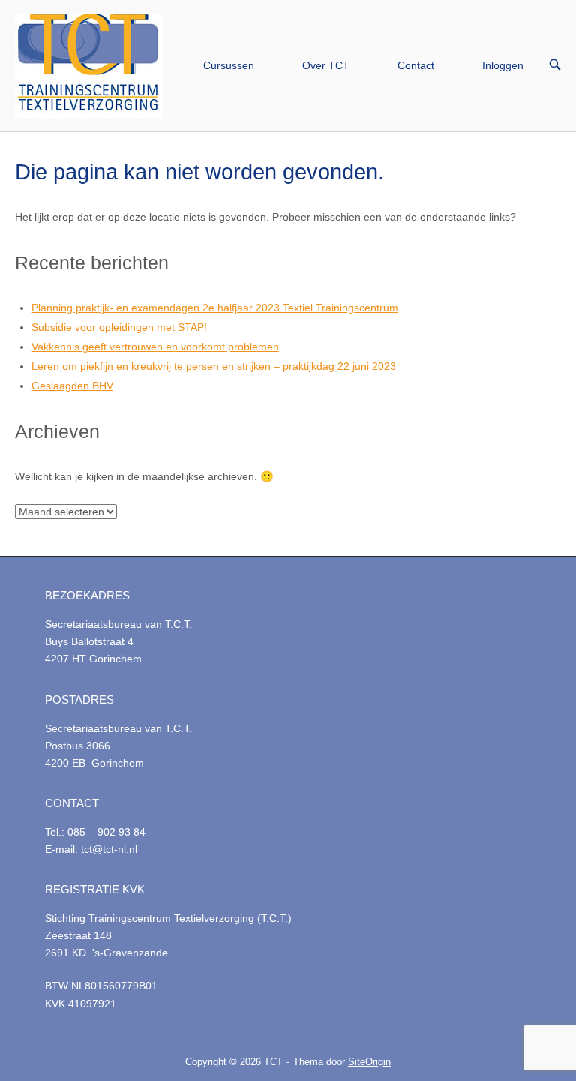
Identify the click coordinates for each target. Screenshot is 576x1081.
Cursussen (228, 65)
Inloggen (503, 65)
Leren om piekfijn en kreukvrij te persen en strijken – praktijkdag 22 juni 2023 (214, 366)
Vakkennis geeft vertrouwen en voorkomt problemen (155, 347)
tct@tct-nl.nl (107, 849)
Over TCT (326, 65)
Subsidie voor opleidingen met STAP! (119, 327)
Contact (416, 65)
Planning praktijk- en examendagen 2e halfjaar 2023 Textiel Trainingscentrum (215, 308)
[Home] (89, 65)
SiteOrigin (369, 1061)
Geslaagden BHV (72, 386)
